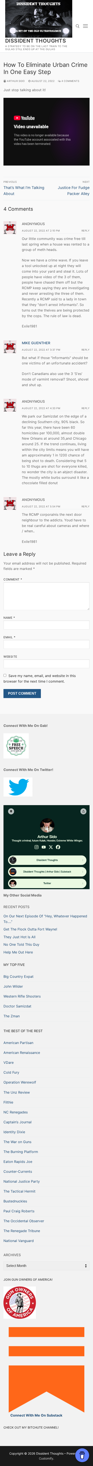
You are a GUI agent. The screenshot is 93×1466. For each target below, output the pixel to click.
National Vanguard (18, 1241)
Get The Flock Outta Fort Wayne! (30, 929)
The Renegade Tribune (21, 1231)
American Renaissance (21, 1052)
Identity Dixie (14, 1132)
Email (9, 637)
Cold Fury (11, 1072)
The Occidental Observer (23, 1221)
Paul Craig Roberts (18, 1211)
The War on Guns (17, 1142)
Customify (46, 1458)
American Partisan (18, 1043)
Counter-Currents (17, 1171)
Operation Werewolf (19, 1082)
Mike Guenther (36, 343)
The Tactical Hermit (19, 1191)
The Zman (11, 1016)
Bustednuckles (15, 1201)
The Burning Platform (20, 1152)
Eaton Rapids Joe (17, 1161)
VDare (8, 1062)
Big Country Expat (18, 976)
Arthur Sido (15, 81)
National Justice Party (21, 1181)
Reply (86, 230)
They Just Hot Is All (19, 937)
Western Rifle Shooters (22, 996)
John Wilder (13, 986)
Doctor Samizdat (17, 1006)
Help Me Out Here (18, 952)
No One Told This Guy (21, 944)
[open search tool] (78, 26)
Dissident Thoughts (35, 41)
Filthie (8, 1102)
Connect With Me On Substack (36, 1415)
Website (10, 656)
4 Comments (70, 81)
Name (9, 617)
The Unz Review (16, 1092)
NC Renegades (15, 1112)
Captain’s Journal (17, 1122)
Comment (12, 579)
